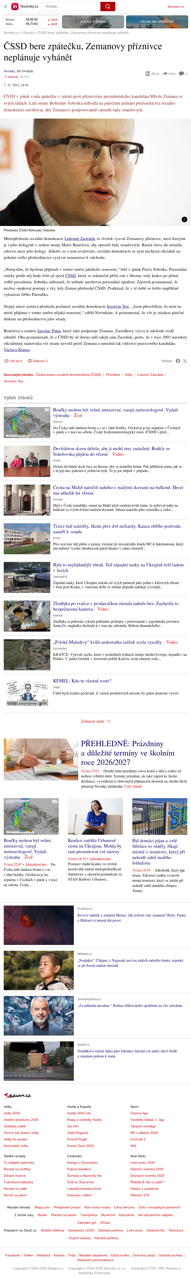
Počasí (57, 422)
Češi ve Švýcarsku (80, 1182)
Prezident (113, 374)
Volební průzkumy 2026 (21, 1120)
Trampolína (88, 1215)
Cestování (60, 648)
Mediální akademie (93, 1255)
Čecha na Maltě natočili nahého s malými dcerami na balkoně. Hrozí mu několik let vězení (118, 490)
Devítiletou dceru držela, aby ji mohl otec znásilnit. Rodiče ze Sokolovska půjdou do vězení (111, 451)
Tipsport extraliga (143, 1126)
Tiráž (71, 1255)
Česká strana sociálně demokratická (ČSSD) (68, 374)
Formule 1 (138, 1139)
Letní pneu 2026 (142, 1162)
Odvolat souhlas (170, 1255)
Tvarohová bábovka (18, 1182)
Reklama (43, 1255)
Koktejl (57, 615)
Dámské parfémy (110, 1230)
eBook (155, 73)
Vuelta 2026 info (79, 1113)
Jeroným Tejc (118, 306)
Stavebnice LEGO (81, 1230)
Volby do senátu (15, 1139)
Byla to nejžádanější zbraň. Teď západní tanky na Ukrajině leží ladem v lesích (118, 567)
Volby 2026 (12, 1113)
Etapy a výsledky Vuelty (84, 1120)
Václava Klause (17, 349)
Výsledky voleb (15, 1126)
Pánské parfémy (107, 1238)
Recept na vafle (15, 1188)
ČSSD (70, 275)
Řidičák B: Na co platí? (147, 1182)
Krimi (56, 460)
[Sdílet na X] (185, 361)
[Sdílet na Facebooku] (178, 361)
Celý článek (133, 786)
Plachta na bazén (64, 1215)
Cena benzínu (124, 1207)
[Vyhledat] (107, 6)
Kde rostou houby (97, 1207)
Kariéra (59, 1255)
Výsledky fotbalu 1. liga (147, 1120)
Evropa (58, 499)
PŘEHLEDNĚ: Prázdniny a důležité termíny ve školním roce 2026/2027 (127, 752)
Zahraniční (60, 576)
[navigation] (5, 6)
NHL (133, 1146)
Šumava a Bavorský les (84, 1175)
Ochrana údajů (144, 1255)
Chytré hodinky (80, 1238)
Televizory (176, 1230)
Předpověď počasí (67, 1207)
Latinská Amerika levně (84, 1188)
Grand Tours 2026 (80, 1146)
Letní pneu (135, 1230)
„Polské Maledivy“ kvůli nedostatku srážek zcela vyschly (107, 642)
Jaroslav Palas (49, 330)
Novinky (9, 71)
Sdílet (172, 73)
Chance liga (139, 1113)
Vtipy (56, 687)
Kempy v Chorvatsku (82, 1162)
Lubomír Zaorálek (80, 238)
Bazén (42, 1215)
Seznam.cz (175, 6)
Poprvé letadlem (79, 1169)
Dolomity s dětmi (79, 1195)
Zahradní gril (86, 1222)
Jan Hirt (72, 1126)
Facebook (12, 1255)
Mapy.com (42, 1207)
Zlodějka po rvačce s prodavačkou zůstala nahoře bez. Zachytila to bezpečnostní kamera (116, 606)
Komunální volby (16, 1146)
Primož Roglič (77, 1139)
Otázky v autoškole (144, 1188)
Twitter (28, 1255)
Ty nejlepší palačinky (19, 1162)
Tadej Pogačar (77, 1133)
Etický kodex (120, 1255)
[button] (95, 172)
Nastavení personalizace (95, 1260)
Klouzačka (126, 1215)
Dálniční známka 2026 (146, 1169)
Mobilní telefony (52, 1230)
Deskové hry (156, 1230)
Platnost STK (140, 1195)
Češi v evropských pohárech (159, 1207)
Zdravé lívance (15, 1175)
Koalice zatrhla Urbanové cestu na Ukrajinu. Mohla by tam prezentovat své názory (95, 846)
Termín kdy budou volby (21, 1133)
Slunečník (108, 1215)
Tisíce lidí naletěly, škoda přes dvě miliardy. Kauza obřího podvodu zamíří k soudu (117, 529)
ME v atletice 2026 (144, 1133)
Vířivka (105, 1222)
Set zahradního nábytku (155, 1215)
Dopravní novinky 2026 (147, 1175)
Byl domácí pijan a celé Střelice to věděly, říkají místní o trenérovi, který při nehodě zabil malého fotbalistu (158, 851)
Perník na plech (15, 1195)
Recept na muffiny (17, 1169)
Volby (129, 374)
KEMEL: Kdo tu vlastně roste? (82, 680)
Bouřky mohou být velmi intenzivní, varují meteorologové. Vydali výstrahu (115, 412)
